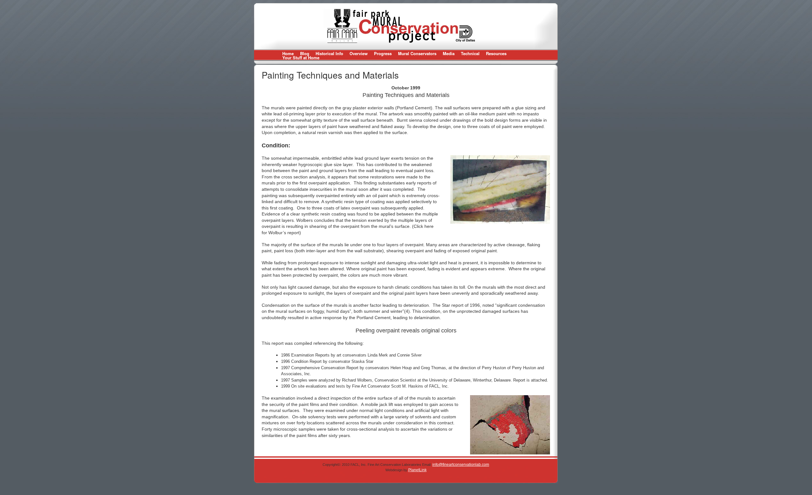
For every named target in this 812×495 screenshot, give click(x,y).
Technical (470, 53)
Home (288, 53)
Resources (496, 53)
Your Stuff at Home (300, 57)
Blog (304, 53)
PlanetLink (417, 470)
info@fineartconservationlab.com (460, 464)
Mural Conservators (417, 53)
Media (449, 53)
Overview (359, 53)
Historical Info (329, 53)
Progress (383, 53)
